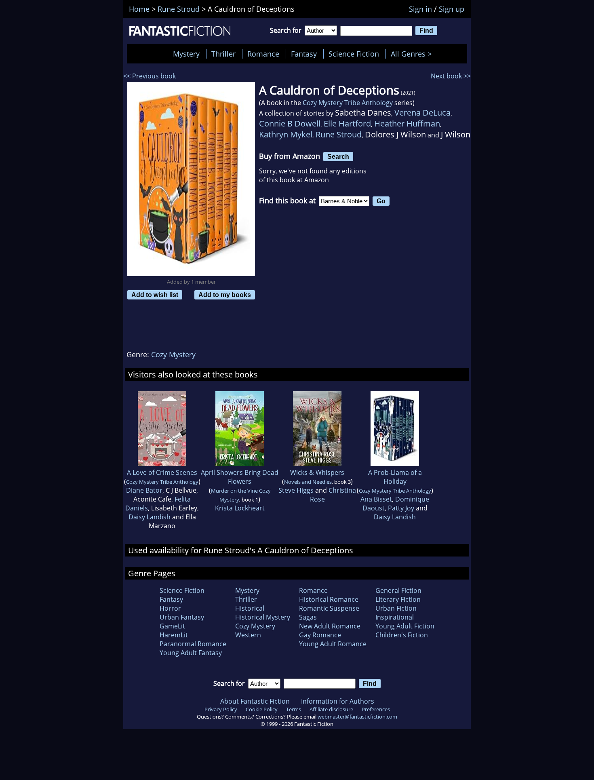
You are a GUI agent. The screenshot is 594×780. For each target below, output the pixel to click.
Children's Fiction (401, 634)
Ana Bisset (376, 499)
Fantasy (304, 54)
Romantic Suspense (329, 608)
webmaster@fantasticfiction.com (357, 716)
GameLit (172, 626)
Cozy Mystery (173, 354)
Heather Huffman (407, 123)
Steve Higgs (296, 490)
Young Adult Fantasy (191, 652)
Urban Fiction (396, 608)
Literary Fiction (398, 599)
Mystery (186, 54)
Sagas (308, 617)
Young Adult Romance (333, 643)
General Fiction (398, 590)
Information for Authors (337, 701)
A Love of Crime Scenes (162, 472)
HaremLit (174, 634)
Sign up (451, 9)
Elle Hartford (347, 123)
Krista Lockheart (240, 508)
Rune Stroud (339, 134)
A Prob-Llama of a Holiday (395, 477)
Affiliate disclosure (331, 709)
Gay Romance (320, 634)
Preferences (376, 709)
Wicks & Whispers (317, 472)
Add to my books (224, 294)
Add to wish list (154, 294)
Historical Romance (328, 599)
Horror (170, 608)
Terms (293, 709)
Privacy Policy (220, 709)
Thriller (223, 54)
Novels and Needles (308, 481)
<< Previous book (149, 76)
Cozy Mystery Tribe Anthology (348, 102)
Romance (263, 54)
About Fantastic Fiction (255, 701)
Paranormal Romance (193, 643)
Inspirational (394, 617)
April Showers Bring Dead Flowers (239, 477)
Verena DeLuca (422, 112)
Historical (249, 608)
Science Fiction (354, 54)
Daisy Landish (149, 516)
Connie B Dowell (289, 123)
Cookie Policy (262, 709)
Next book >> (451, 76)
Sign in (420, 9)
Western (248, 634)
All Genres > (413, 54)
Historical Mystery (262, 617)
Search (338, 156)
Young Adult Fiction (404, 626)
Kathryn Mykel (285, 134)
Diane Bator (144, 490)
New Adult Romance (329, 626)
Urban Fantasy (182, 617)
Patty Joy (401, 508)
